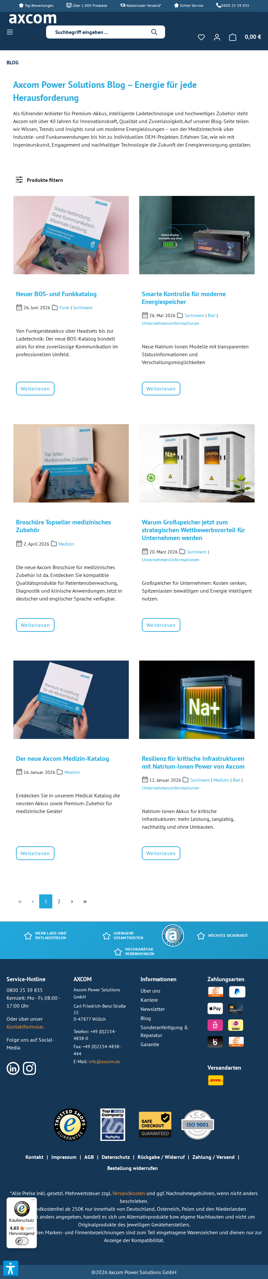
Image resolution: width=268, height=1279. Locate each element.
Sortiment (82, 308)
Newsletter (153, 1009)
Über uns (150, 990)
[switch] (21, 1241)
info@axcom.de (104, 1061)
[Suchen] (154, 32)
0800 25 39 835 (235, 5)
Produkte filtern (44, 180)
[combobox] (100, 32)
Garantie (150, 1044)
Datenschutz (116, 1157)
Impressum (63, 1157)
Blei (211, 315)
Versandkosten (129, 1193)
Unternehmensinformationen (170, 323)
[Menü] (12, 31)
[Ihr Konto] (217, 36)
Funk (64, 308)
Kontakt (34, 1157)
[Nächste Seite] (71, 901)
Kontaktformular (25, 1026)
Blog (146, 1018)
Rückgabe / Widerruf (161, 1157)
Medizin (66, 544)
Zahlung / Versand (214, 1157)
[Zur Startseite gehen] (33, 19)
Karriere (149, 1000)
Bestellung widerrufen (132, 1168)
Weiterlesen (35, 388)
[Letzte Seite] (85, 901)
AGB (89, 1157)
